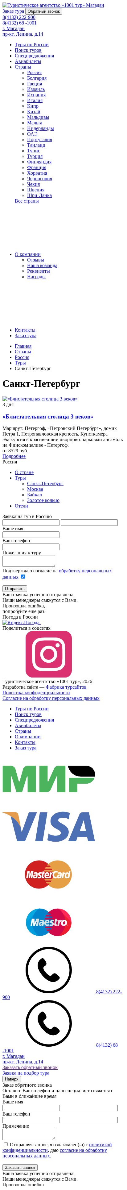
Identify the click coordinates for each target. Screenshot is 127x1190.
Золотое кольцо (43, 500)
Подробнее (14, 456)
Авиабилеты (28, 61)
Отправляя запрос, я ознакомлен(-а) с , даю (57, 1150)
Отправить (15, 588)
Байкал (34, 494)
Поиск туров (28, 50)
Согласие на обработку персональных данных (51, 698)
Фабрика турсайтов (66, 687)
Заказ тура (25, 335)
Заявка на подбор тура (25, 1073)
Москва (35, 489)
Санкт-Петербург (45, 483)
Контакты (25, 330)
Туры (20, 478)
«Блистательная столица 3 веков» (47, 416)
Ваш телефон (16, 540)
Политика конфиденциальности (36, 692)
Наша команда (42, 265)
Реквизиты (38, 271)
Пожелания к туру (21, 552)
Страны (23, 66)
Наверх (11, 1079)
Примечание (15, 1126)
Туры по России (32, 44)
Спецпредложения (34, 55)
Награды (36, 276)
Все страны (27, 201)
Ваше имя (12, 528)
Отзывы (35, 259)
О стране (24, 472)
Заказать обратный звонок (30, 1067)
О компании (28, 254)
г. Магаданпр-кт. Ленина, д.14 (22, 31)
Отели (21, 505)
